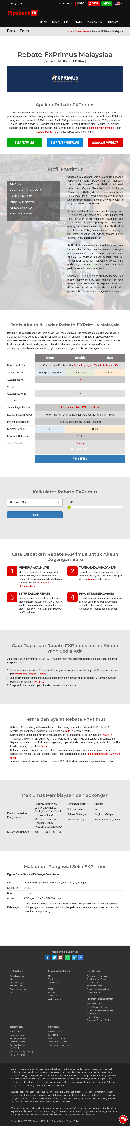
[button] (118, 4)
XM (49, 976)
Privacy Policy (73, 1121)
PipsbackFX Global (41, 1121)
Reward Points (93, 1014)
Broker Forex (82, 31)
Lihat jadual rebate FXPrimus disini (80, 407)
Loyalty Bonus (93, 1017)
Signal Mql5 (53, 1035)
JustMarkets (53, 982)
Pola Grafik (14, 1048)
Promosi (78, 21)
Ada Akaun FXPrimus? (105, 142)
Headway (52, 995)
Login (108, 3)
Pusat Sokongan (17, 982)
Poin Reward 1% (109, 365)
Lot (70, 501)
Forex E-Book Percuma (58, 1041)
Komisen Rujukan (95, 1004)
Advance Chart (54, 1031)
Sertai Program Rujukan (97, 1007)
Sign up (91, 579)
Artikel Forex (15, 1031)
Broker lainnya (54, 999)
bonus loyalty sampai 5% (103, 127)
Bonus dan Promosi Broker (99, 1020)
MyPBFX (39, 681)
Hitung (35, 514)
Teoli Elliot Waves (17, 1041)
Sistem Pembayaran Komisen (100, 1010)
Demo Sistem (65, 3)
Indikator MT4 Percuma (58, 1045)
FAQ (11, 992)
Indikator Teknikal (18, 1035)
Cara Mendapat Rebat (97, 979)
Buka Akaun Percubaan (65, 142)
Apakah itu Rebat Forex (97, 976)
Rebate (67, 21)
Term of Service (59, 1121)
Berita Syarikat (16, 986)
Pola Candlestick (17, 1045)
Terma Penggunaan (18, 989)
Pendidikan (113, 21)
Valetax (51, 992)
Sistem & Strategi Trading (21, 1051)
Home (69, 31)
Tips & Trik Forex (17, 1055)
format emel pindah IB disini (30, 674)
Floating (80, 443)
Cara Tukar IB (92, 982)
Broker (55, 21)
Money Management (19, 1038)
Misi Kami (14, 979)
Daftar (94, 3)
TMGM (51, 989)
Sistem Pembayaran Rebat (99, 989)
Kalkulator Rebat (94, 986)
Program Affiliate (95, 21)
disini (44, 746)
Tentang (44, 21)
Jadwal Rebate (93, 992)
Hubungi (80, 3)
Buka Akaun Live (25, 142)
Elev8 (50, 979)
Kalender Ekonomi (56, 1038)
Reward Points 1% (46, 131)
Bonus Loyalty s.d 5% (85, 365)
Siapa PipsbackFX (18, 976)
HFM (50, 986)
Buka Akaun (80, 459)
